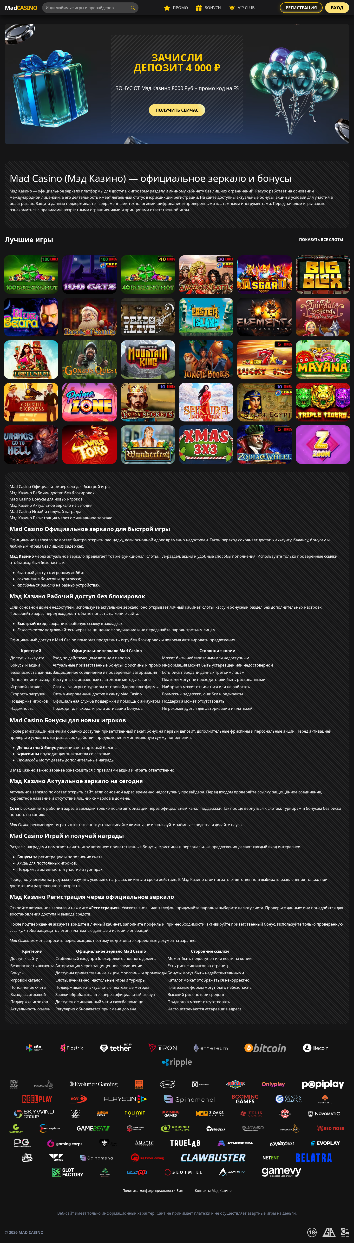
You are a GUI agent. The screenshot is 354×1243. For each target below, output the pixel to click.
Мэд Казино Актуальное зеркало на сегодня (51, 505)
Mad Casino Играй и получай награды (45, 511)
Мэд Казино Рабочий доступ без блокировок (52, 492)
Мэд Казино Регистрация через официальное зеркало (61, 517)
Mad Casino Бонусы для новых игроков (46, 499)
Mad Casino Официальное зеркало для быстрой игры (60, 486)
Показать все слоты (321, 239)
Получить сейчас (177, 110)
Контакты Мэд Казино (213, 1190)
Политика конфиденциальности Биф (153, 1190)
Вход (337, 8)
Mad (21, 8)
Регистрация (301, 8)
